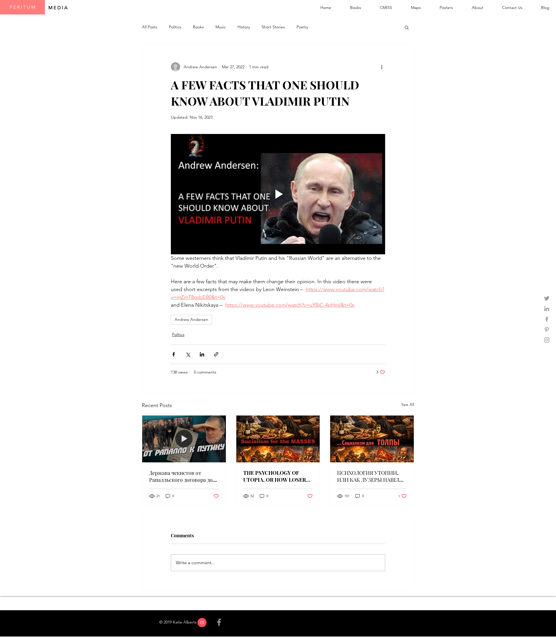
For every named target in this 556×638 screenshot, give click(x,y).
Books (198, 27)
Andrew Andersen (191, 319)
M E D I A (58, 7)
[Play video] (278, 194)
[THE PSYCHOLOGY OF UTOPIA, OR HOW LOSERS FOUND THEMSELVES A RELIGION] (278, 438)
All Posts (149, 27)
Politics (175, 27)
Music (220, 27)
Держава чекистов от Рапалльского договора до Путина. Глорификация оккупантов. (181, 476)
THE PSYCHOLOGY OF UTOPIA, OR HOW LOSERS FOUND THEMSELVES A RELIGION (276, 476)
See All (407, 404)
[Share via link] (216, 354)
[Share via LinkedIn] (202, 354)
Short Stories (273, 27)
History (243, 27)
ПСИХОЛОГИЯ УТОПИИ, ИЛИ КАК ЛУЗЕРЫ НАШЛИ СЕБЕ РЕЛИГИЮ (370, 476)
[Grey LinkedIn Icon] (546, 308)
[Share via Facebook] (173, 354)
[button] (406, 27)
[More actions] (381, 66)
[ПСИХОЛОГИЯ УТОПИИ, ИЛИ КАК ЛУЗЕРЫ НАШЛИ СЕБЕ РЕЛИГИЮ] (372, 438)
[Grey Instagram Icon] (546, 340)
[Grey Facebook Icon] (546, 319)
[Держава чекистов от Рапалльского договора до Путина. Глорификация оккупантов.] (184, 438)
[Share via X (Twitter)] (188, 354)
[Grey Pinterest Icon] (546, 329)
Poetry (302, 27)
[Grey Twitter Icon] (546, 298)
